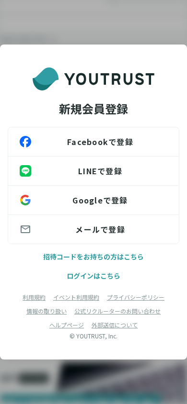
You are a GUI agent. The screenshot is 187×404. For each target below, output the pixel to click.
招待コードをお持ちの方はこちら (93, 256)
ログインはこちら (93, 276)
